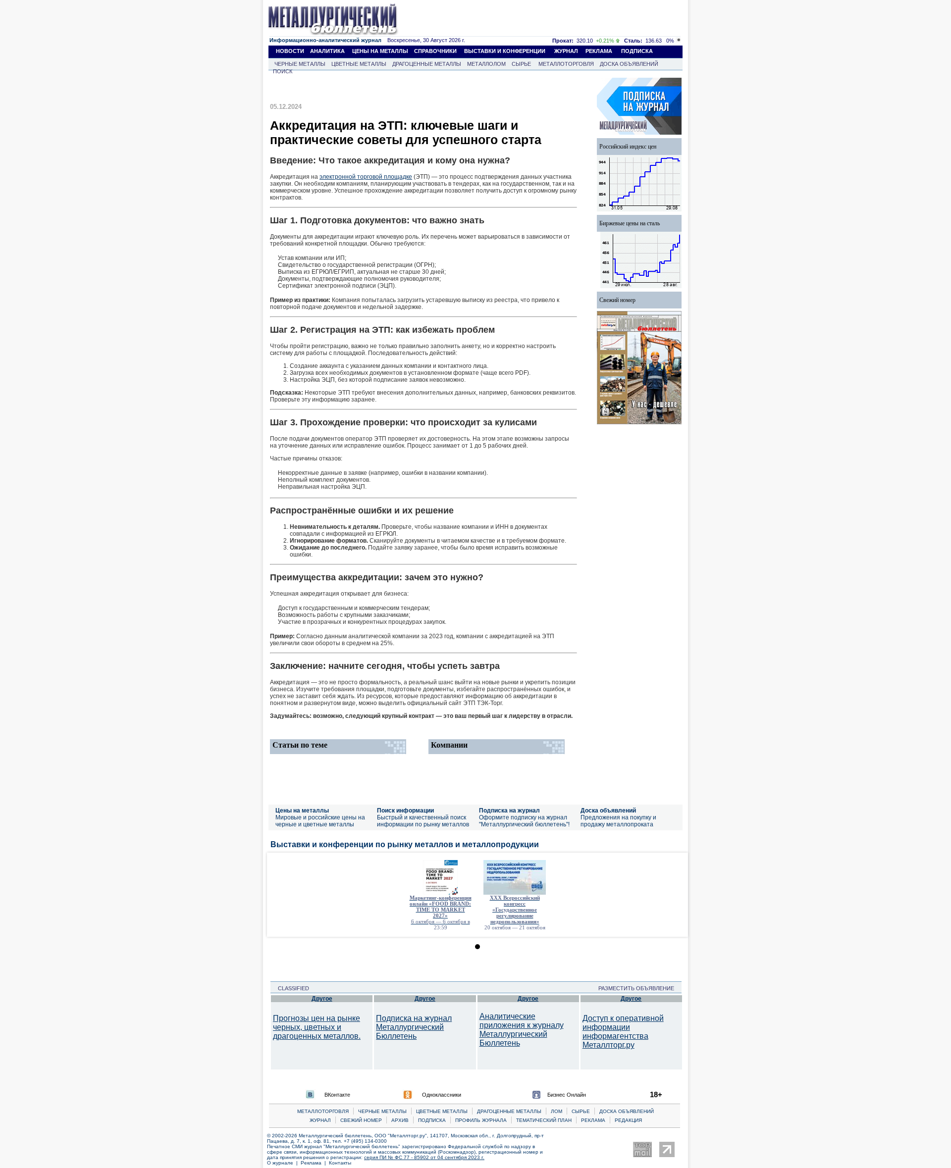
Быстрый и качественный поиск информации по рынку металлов (423, 821)
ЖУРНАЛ (566, 51)
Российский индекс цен (627, 146)
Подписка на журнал (509, 810)
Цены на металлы (302, 810)
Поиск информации (405, 810)
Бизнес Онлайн (566, 1095)
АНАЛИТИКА (327, 51)
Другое (322, 998)
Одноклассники (441, 1095)
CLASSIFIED (290, 988)
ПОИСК (282, 71)
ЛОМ (556, 1111)
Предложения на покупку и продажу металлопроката (618, 821)
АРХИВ (400, 1120)
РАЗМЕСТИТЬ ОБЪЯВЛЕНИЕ (639, 988)
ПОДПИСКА (637, 51)
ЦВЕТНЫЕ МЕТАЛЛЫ (358, 64)
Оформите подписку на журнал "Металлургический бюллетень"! (524, 821)
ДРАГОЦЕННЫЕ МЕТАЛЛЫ (426, 64)
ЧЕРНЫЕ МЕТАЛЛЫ (299, 64)
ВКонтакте (337, 1095)
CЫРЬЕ (581, 1111)
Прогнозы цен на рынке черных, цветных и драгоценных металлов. (317, 1027)
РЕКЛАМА (598, 51)
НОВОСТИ (290, 51)
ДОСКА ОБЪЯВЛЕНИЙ (629, 64)
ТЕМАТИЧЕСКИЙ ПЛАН (544, 1120)
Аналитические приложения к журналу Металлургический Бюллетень (521, 1029)
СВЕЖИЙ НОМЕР (361, 1120)
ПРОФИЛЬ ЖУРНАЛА (481, 1120)
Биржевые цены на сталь (629, 223)
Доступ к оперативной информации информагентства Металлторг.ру (623, 1031)
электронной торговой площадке (365, 176)
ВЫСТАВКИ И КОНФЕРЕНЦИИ (504, 51)
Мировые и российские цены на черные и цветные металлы (320, 821)
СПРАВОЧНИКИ (435, 51)
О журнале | (284, 1163)
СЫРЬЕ (521, 64)
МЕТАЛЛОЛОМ (486, 64)
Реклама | (315, 1163)
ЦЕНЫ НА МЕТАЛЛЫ (380, 51)
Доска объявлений (608, 810)
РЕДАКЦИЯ (628, 1120)
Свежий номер (617, 300)
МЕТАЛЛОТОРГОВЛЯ (566, 64)
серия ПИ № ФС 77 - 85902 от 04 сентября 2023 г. (424, 1157)
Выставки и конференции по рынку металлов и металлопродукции (404, 844)
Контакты (340, 1163)
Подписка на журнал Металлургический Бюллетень (414, 1027)
